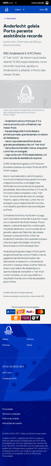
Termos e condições (11, 413)
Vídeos (5, 339)
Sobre (29, 345)
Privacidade (7, 409)
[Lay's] (20, 311)
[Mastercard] (40, 311)
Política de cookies (10, 418)
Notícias (6, 345)
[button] (19, 9)
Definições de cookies (12, 423)
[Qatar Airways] (25, 317)
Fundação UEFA (9, 378)
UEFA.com (7, 372)
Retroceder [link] (11, 18)
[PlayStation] (10, 311)
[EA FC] (35, 317)
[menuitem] (25, 9)
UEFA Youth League (6, 9)
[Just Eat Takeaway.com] (15, 317)
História (30, 339)
